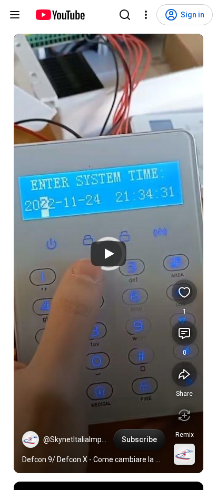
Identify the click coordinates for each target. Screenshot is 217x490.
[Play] (108, 253)
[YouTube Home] (59, 14)
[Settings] (146, 14)
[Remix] (184, 415)
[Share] (184, 374)
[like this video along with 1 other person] (184, 292)
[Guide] (14, 14)
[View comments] (184, 333)
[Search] (125, 14)
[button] (30, 439)
